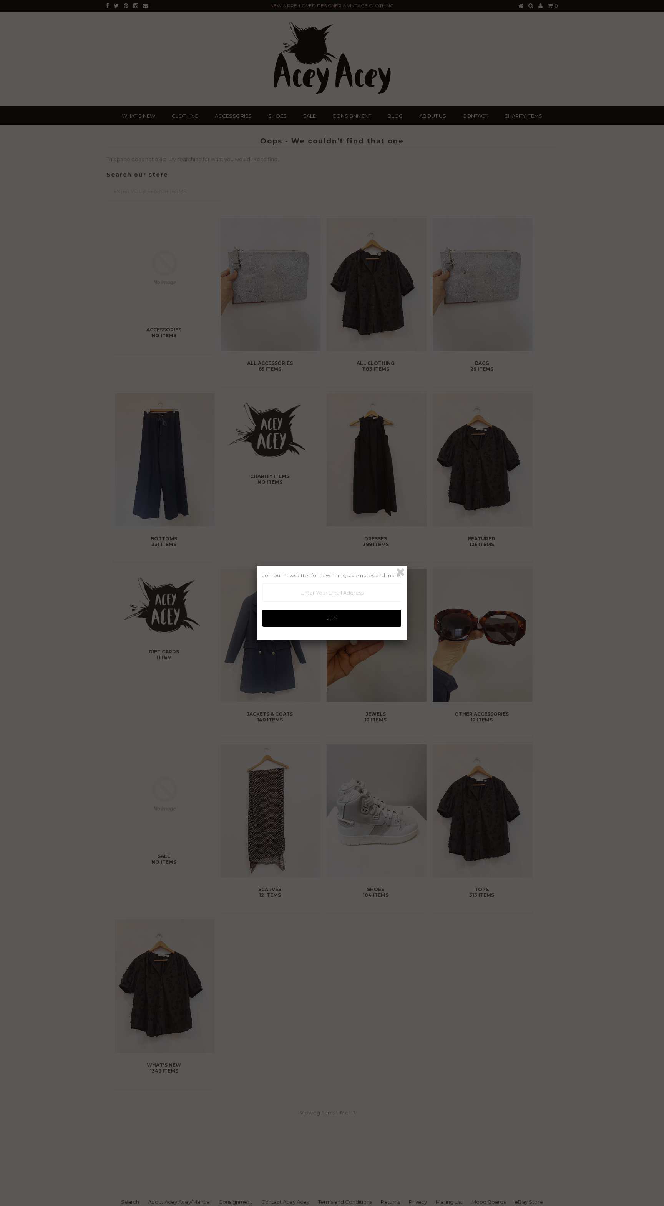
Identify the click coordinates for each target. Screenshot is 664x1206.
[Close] (400, 572)
